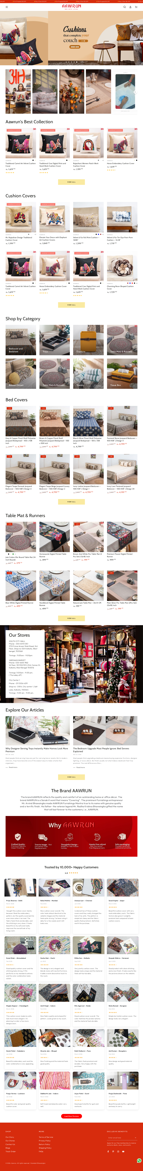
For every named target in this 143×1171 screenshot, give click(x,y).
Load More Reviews (71, 1116)
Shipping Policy (45, 1148)
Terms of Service (46, 1137)
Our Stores (10, 1141)
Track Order (11, 1151)
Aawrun (13, 1163)
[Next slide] (135, 92)
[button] (124, 7)
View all (71, 182)
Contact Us (10, 1144)
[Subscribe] (136, 1137)
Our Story (10, 1137)
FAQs (41, 1151)
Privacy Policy (45, 1141)
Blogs (8, 1148)
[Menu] (7, 7)
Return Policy (44, 1144)
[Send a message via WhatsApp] (139, 1160)
